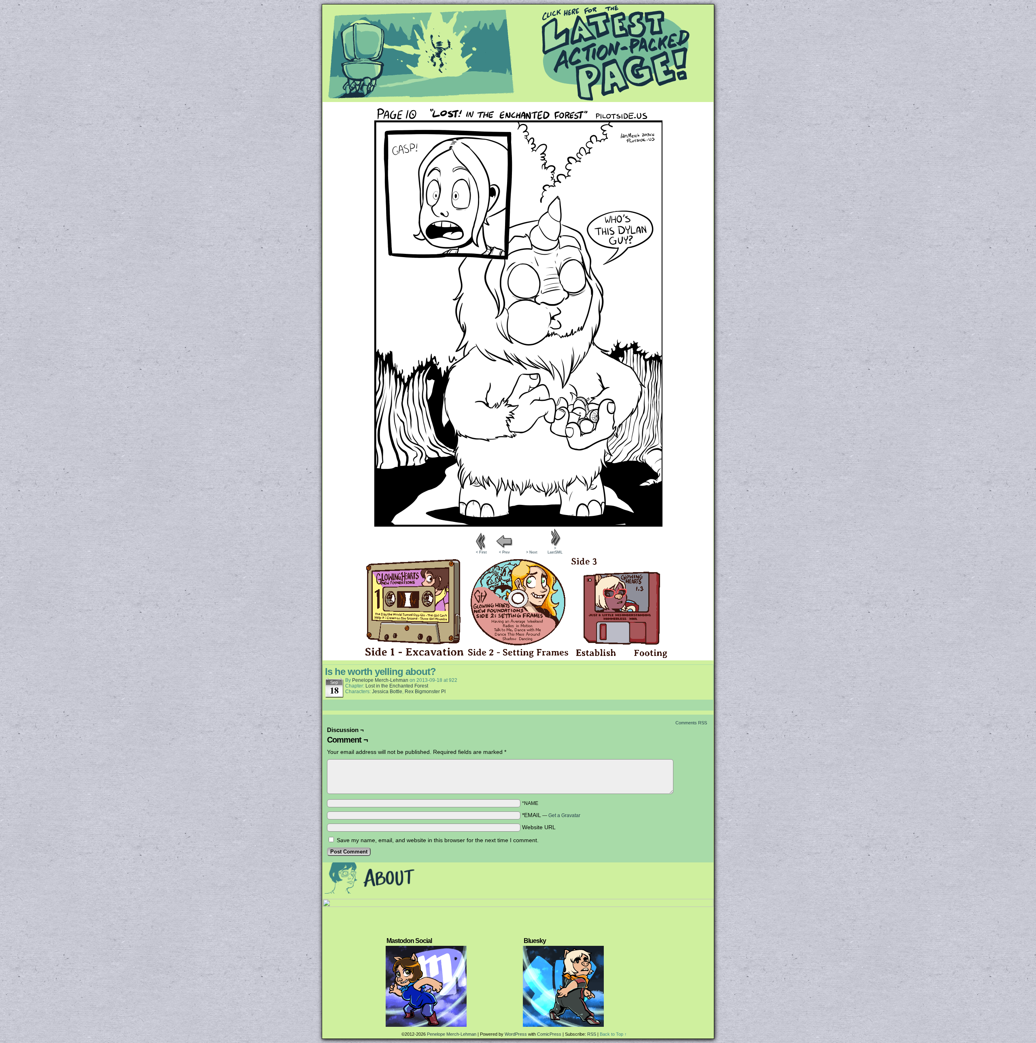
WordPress (516, 1034)
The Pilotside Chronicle (518, 53)
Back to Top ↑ (613, 1034)
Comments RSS (691, 722)
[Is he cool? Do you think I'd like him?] (518, 525)
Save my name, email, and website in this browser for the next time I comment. (438, 840)
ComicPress (549, 1034)
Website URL (539, 827)
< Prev (504, 552)
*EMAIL (551, 815)
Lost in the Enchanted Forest (396, 686)
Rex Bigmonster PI (425, 691)
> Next (531, 552)
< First (481, 552)
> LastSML (555, 550)
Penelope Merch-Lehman (380, 680)
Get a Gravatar (564, 815)
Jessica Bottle (387, 691)
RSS (591, 1034)
